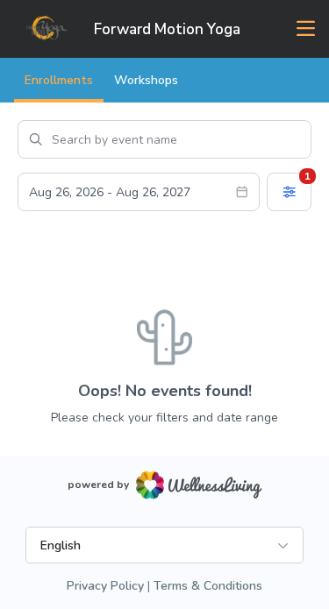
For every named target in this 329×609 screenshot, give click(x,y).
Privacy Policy (105, 585)
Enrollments (59, 80)
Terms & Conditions (208, 585)
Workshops (146, 80)
